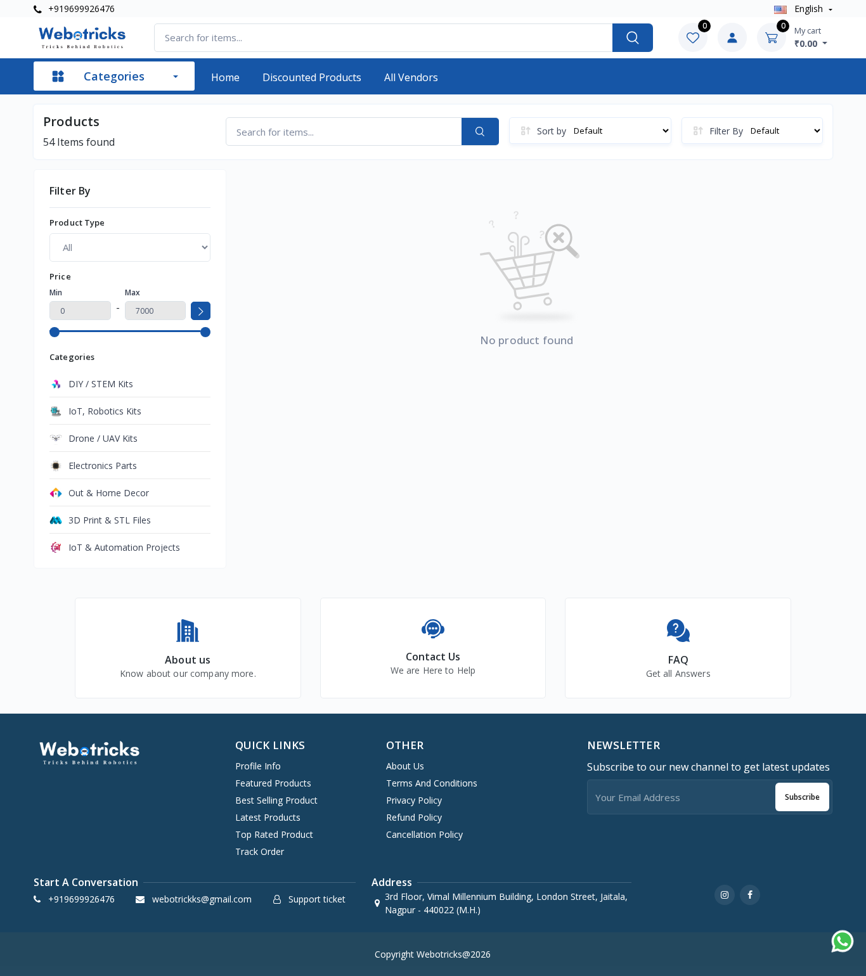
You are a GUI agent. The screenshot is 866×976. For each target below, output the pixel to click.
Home (225, 77)
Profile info (258, 766)
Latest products (268, 817)
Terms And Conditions (431, 783)
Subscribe (802, 797)
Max (132, 292)
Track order (259, 851)
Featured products (273, 783)
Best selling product (276, 800)
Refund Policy (414, 817)
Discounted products (311, 77)
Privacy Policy (414, 800)
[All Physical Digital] (129, 247)
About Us (405, 766)
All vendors (411, 77)
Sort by (551, 131)
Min (55, 292)
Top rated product (274, 834)
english (808, 9)
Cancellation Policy (424, 834)
